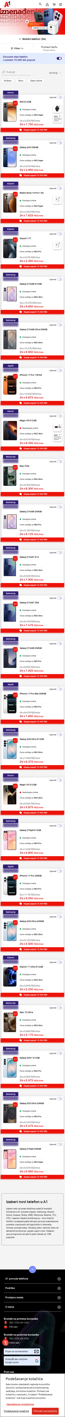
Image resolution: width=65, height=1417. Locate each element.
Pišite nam (14, 1343)
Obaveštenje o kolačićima (20, 1404)
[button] (47, 4)
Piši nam (13, 1327)
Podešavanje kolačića (16, 1411)
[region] (32, 1395)
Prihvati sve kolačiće (45, 1411)
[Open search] (40, 4)
